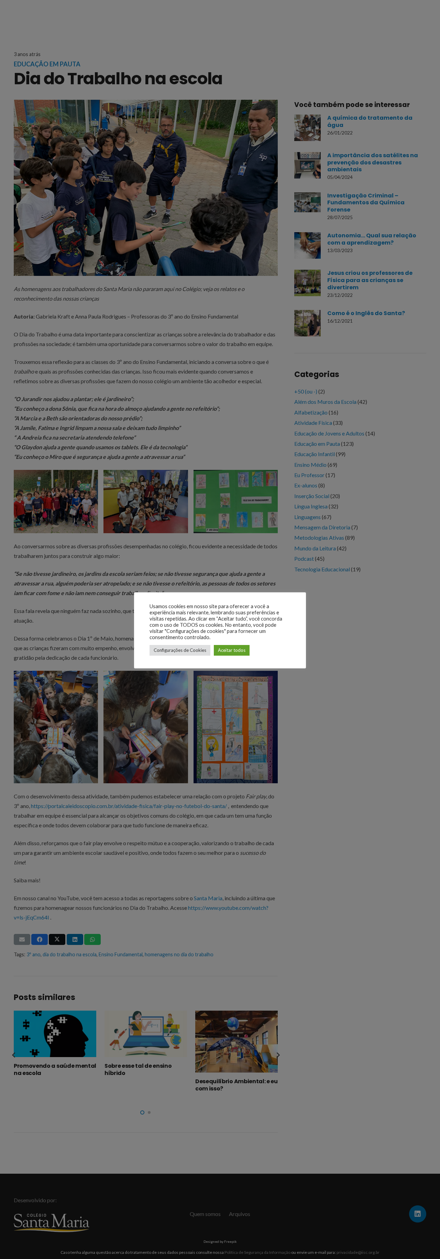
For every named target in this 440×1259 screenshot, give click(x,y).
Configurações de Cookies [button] (180, 650)
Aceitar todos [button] (231, 650)
